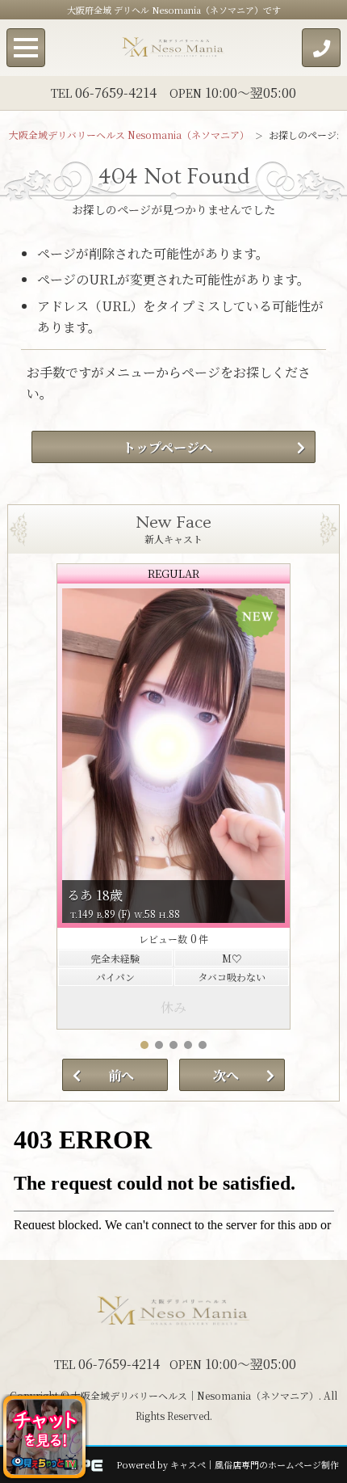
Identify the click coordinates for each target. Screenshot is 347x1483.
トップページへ (167, 447)
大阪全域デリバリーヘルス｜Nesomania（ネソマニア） (195, 1395)
